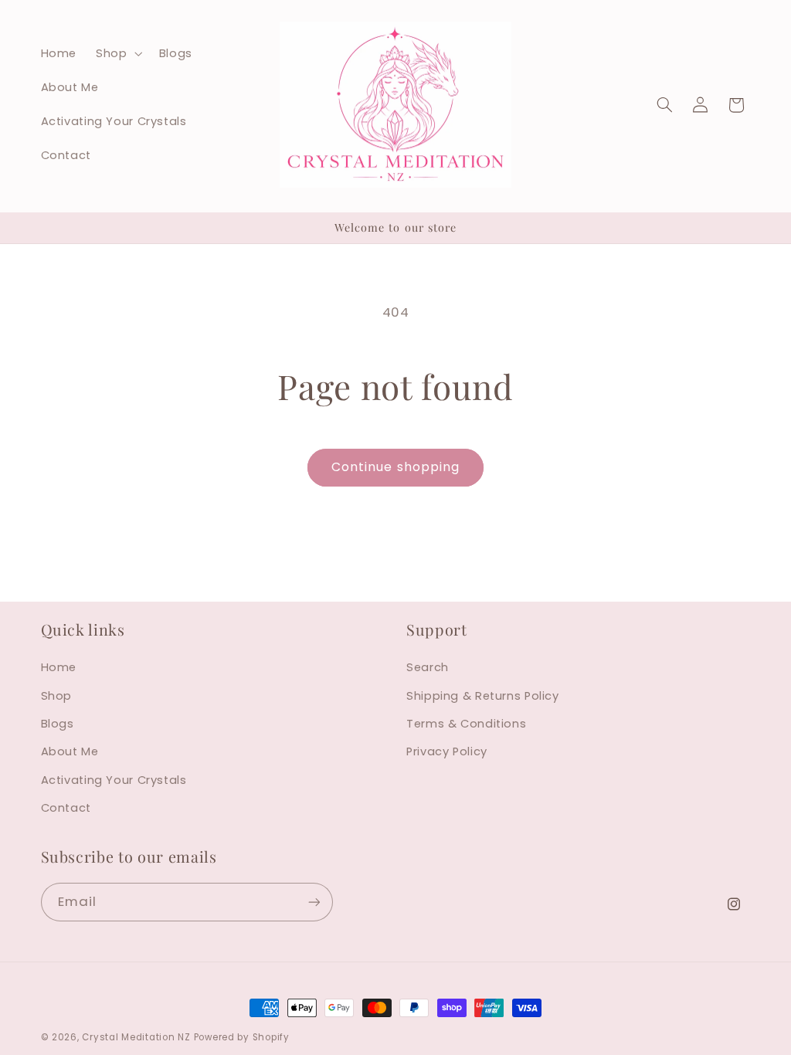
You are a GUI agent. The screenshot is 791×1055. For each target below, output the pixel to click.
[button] (118, 53)
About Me (70, 751)
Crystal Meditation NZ (136, 1037)
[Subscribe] (313, 902)
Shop (57, 696)
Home (59, 667)
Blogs (57, 723)
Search (427, 667)
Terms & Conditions (466, 723)
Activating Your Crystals (114, 780)
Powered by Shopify (242, 1037)
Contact (66, 808)
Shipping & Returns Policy (482, 696)
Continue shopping (395, 467)
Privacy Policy (446, 751)
